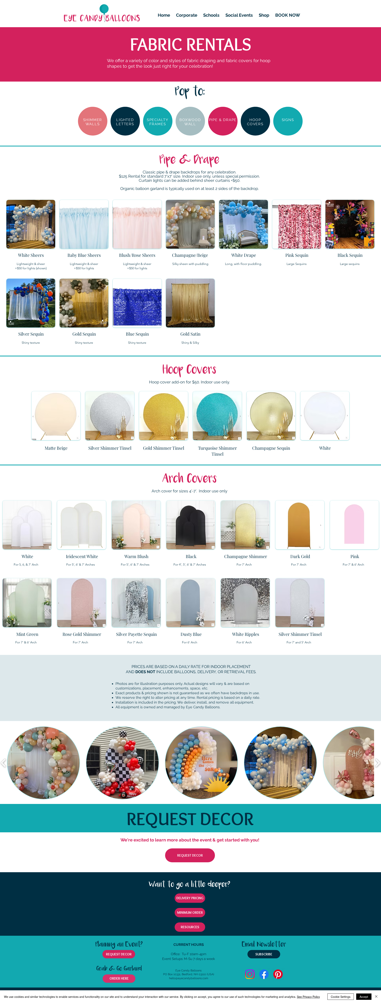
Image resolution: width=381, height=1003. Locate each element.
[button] (239, 15)
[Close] (376, 996)
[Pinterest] (278, 974)
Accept (364, 997)
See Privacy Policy (308, 997)
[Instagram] (249, 974)
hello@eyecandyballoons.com (188, 978)
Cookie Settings (340, 997)
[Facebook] (264, 974)
